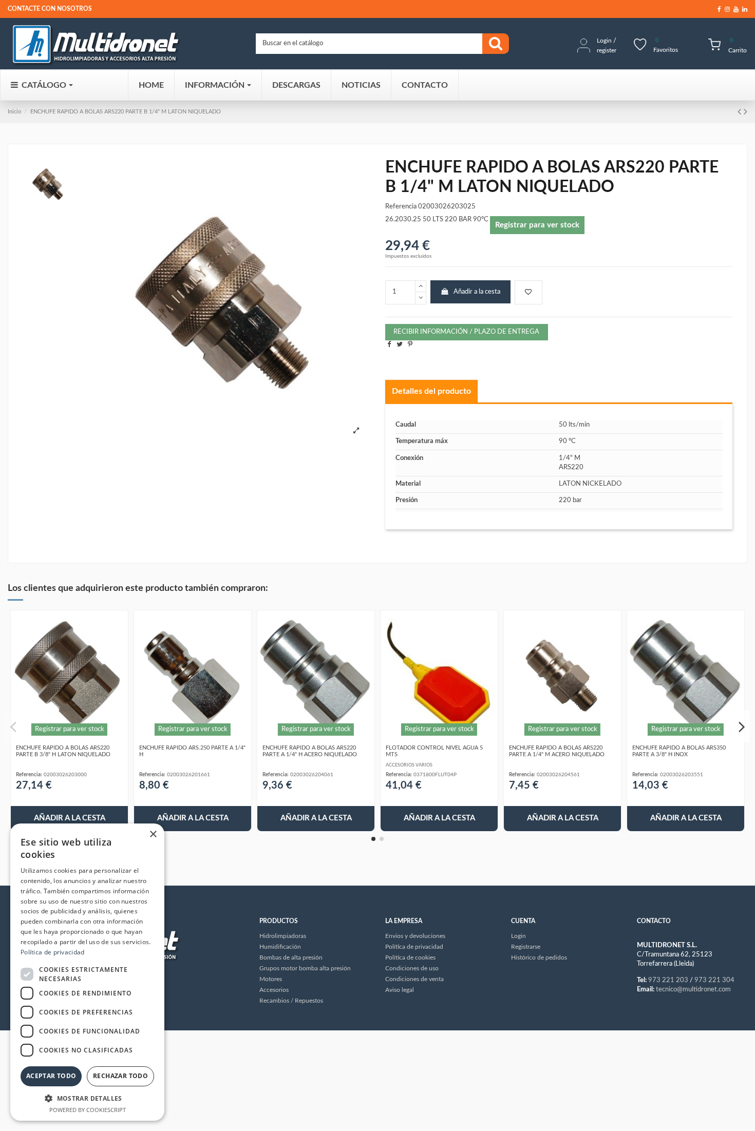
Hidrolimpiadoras (282, 936)
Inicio (14, 111)
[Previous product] (741, 112)
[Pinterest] (410, 344)
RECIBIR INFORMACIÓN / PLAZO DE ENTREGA (466, 332)
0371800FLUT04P (435, 774)
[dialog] (87, 972)
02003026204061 (311, 774)
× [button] (153, 834)
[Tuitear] (400, 344)
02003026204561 (558, 774)
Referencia (401, 206)
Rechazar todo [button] (120, 1075)
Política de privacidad (53, 952)
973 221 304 (714, 980)
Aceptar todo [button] (51, 1075)
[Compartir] (389, 344)
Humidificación (280, 947)
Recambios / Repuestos (291, 1001)
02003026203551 (681, 774)
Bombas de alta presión (291, 957)
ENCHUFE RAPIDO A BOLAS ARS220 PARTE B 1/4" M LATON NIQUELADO (125, 111)
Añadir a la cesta (477, 292)
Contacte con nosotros (50, 9)
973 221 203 (668, 980)
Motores (270, 979)
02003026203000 (65, 774)
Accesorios (274, 990)
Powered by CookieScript (87, 1110)
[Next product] (745, 112)
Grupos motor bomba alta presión (305, 968)
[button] (87, 1098)
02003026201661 (188, 774)
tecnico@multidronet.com (693, 989)
